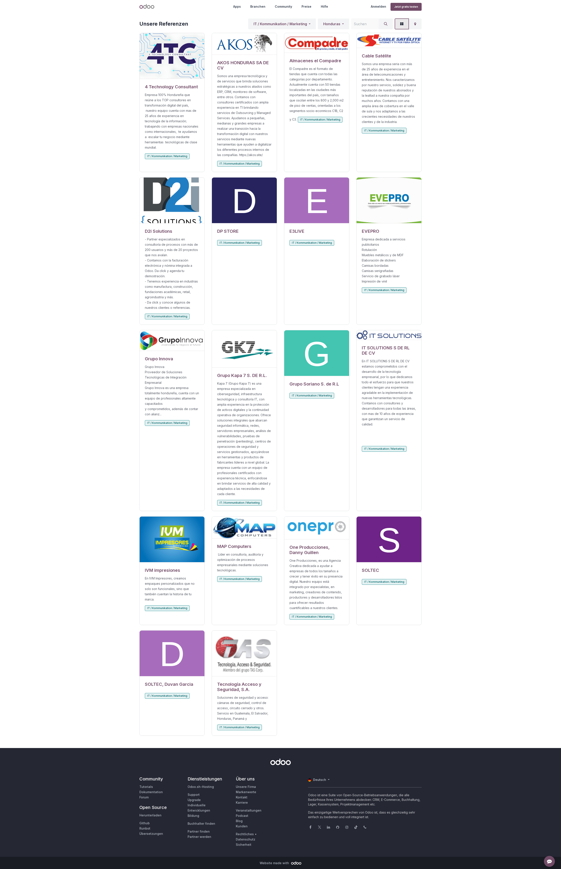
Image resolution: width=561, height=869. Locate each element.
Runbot (144, 828)
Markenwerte (246, 792)
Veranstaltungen (248, 810)
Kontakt (241, 797)
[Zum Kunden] (172, 56)
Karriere (242, 802)
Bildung (193, 815)
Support (194, 794)
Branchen (257, 6)
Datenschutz (245, 839)
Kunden (242, 826)
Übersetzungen (151, 833)
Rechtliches (245, 834)
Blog (239, 821)
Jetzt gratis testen (406, 6)
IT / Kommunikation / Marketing (280, 24)
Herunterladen (150, 815)
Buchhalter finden (201, 823)
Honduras (331, 24)
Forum (144, 797)
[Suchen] (385, 23)
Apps (237, 6)
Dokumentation (151, 792)
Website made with (275, 863)
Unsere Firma (246, 787)
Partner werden (199, 837)
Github (144, 823)
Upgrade (194, 800)
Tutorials (146, 787)
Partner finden (199, 831)
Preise (306, 6)
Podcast (242, 815)
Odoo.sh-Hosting (201, 787)
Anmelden (378, 6)
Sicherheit (243, 844)
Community (283, 6)
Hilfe (324, 6)
